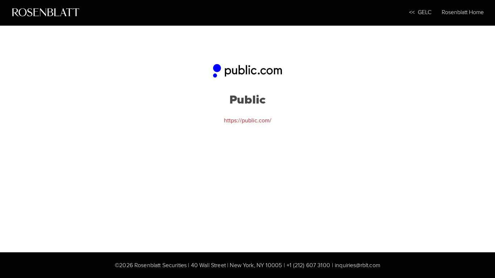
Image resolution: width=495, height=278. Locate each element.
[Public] (247, 68)
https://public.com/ (247, 120)
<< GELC (420, 12)
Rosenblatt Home (463, 12)
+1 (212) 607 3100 (308, 265)
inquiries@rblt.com (357, 265)
